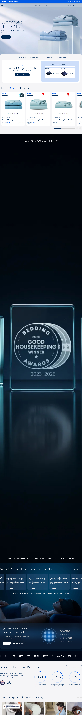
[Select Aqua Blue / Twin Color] (34, 114)
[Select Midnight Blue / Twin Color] (43, 114)
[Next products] (80, 128)
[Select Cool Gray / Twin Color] (37, 114)
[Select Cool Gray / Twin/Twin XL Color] (12, 114)
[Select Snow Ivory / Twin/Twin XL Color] (16, 114)
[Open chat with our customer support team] (79, 712)
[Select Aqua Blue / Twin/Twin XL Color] (9, 114)
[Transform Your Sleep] (5, 5)
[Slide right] (81, 697)
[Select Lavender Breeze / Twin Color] (39, 114)
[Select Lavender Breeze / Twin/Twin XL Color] (14, 114)
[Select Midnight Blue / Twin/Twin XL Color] (18, 114)
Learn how (78, 1)
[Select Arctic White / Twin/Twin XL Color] (11, 114)
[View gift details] (30, 70)
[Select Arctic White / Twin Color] (36, 114)
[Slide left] (78, 697)
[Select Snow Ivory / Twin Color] (41, 114)
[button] (11, 1)
